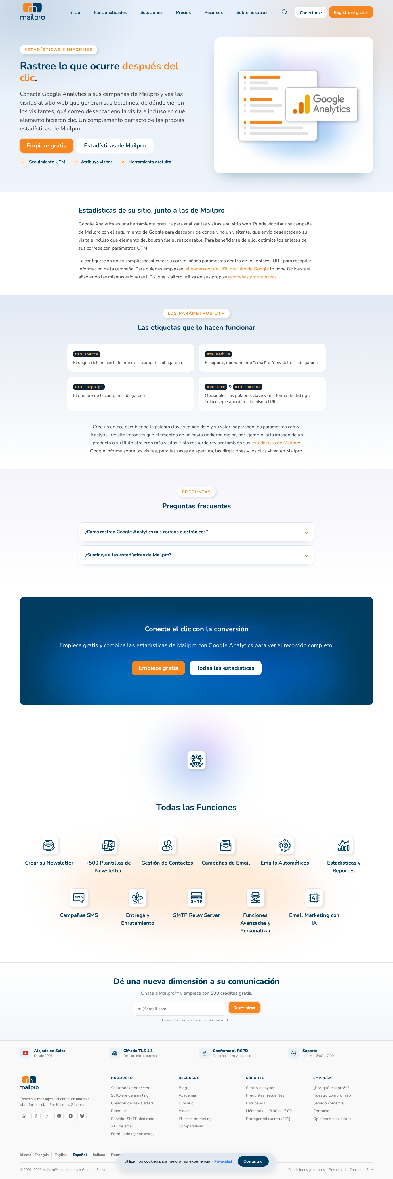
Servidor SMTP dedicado (132, 1118)
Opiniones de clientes (332, 1118)
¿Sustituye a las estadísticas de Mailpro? (128, 555)
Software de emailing (130, 1095)
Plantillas (119, 1111)
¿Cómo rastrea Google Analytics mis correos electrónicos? (146, 532)
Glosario (186, 1103)
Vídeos (185, 1111)
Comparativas (191, 1126)
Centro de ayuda (260, 1088)
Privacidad (223, 1161)
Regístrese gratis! (351, 12)
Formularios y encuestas (132, 1134)
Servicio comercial (329, 1103)
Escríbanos (255, 1103)
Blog (183, 1088)
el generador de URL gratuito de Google (227, 269)
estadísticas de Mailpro (275, 443)
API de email (122, 1126)
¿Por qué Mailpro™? (331, 1088)
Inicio (75, 12)
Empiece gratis (46, 145)
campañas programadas (252, 277)
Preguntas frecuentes (265, 1095)
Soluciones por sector (130, 1088)
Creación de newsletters (132, 1103)
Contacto (321, 1111)
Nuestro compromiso (332, 1095)
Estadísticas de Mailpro (115, 145)
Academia (187, 1095)
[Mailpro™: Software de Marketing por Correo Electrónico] (32, 12)
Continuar (253, 1161)
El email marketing (195, 1118)
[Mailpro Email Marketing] (29, 1083)
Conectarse (311, 13)
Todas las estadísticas (226, 668)
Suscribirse (244, 1008)
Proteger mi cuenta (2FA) (268, 1118)
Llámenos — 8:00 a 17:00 (269, 1111)
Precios (183, 12)
